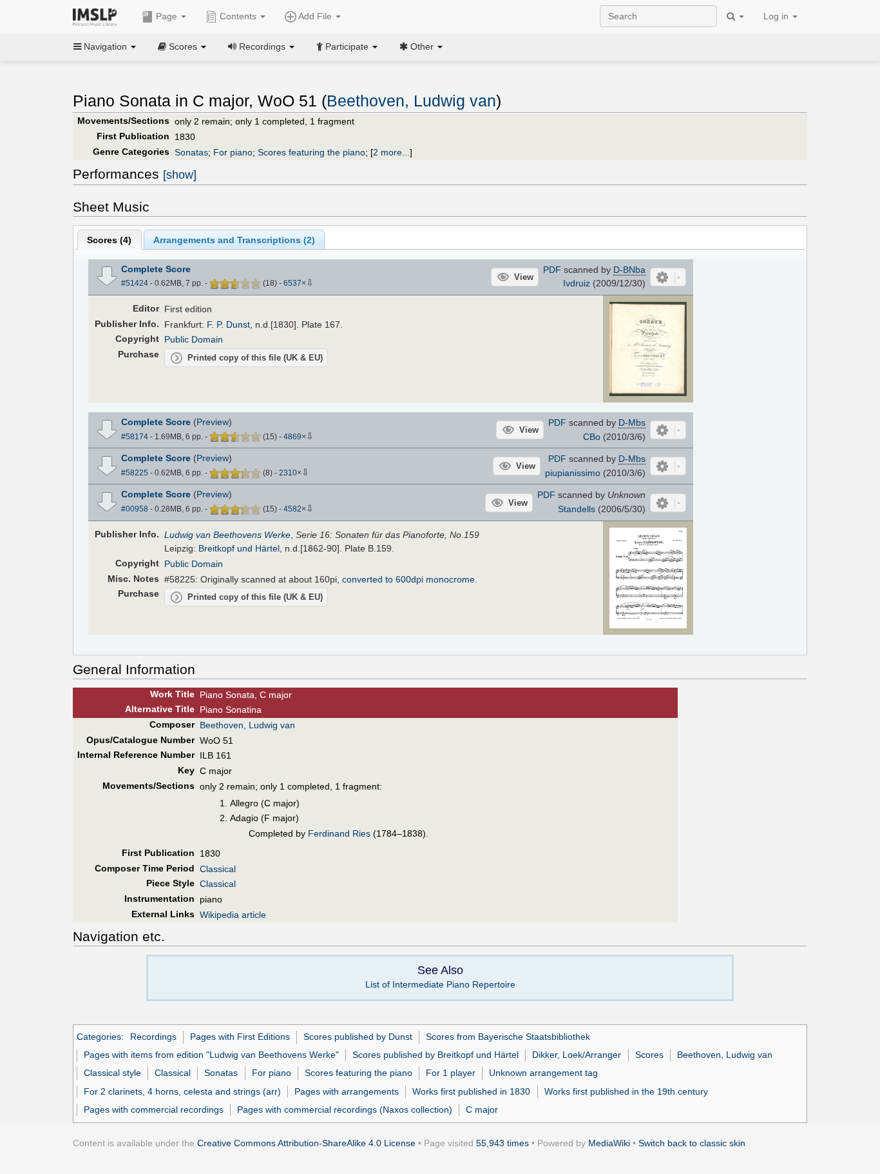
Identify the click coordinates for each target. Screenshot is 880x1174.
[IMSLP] (97, 16)
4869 (292, 436)
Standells (576, 509)
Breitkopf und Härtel (239, 548)
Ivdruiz (576, 283)
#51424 (134, 283)
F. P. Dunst (228, 324)
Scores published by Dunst (357, 1036)
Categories (99, 1036)
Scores (649, 1055)
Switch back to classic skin (691, 1143)
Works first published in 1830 (471, 1091)
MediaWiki (609, 1143)
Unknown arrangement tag (543, 1073)
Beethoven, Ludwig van (411, 101)
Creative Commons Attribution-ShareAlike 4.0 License (306, 1143)
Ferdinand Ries (339, 833)
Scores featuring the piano (311, 152)
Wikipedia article (233, 915)
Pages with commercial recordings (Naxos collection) (344, 1109)
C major (482, 1109)
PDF (552, 269)
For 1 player (450, 1073)
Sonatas (191, 152)
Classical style (112, 1073)
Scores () (109, 240)
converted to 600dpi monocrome (408, 579)
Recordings (153, 1036)
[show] (179, 174)
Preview (212, 422)
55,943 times (502, 1143)
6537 (292, 283)
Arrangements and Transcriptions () (234, 240)
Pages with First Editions (240, 1036)
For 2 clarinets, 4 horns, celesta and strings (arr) (182, 1091)
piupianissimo (572, 473)
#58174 (134, 436)
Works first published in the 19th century (626, 1091)
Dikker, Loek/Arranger (576, 1055)
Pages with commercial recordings (154, 1109)
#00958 (134, 508)
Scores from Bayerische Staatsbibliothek (508, 1036)
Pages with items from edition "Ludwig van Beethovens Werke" (211, 1055)
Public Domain (193, 339)
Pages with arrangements (346, 1091)
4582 (292, 508)
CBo (591, 437)
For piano (233, 152)
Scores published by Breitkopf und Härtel (435, 1055)
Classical (218, 869)
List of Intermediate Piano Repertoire (440, 984)
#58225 (134, 472)
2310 (288, 472)
